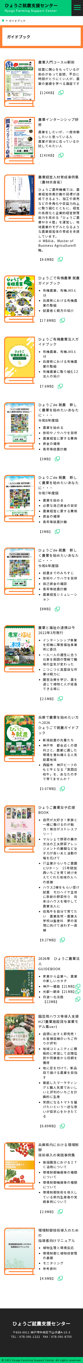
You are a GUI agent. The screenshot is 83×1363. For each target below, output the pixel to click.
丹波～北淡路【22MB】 (53, 999)
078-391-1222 (29, 1337)
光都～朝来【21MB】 (60, 991)
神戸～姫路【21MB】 (60, 986)
